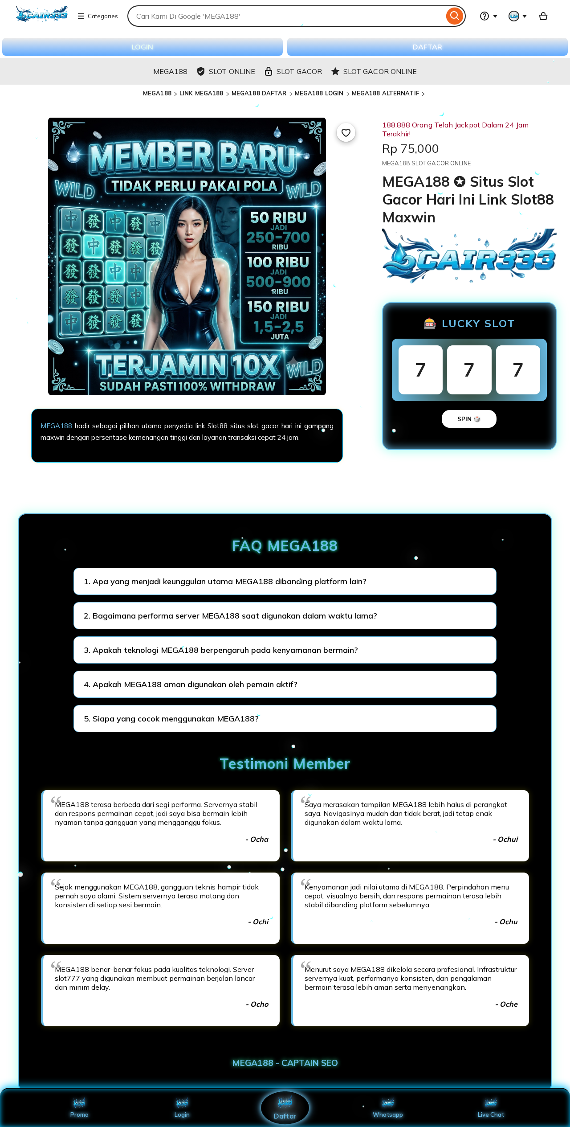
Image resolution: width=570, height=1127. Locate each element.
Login (182, 1114)
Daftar (285, 1115)
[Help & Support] (488, 16)
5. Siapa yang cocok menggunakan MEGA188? (171, 718)
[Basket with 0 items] (543, 16)
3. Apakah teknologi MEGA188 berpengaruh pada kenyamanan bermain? (221, 650)
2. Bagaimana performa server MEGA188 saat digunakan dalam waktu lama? (230, 616)
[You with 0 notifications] (518, 16)
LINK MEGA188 (201, 93)
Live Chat (491, 1114)
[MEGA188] (42, 21)
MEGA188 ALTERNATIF (385, 93)
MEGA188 (157, 93)
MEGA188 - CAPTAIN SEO (285, 1062)
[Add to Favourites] (346, 132)
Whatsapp (388, 1114)
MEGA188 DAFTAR (259, 93)
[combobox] (285, 16)
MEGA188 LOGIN (319, 93)
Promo (79, 1114)
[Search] (455, 16)
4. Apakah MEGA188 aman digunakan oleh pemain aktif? (190, 684)
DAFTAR (427, 46)
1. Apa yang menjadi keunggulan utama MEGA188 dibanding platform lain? (225, 581)
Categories (103, 16)
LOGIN (142, 46)
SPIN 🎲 (469, 418)
